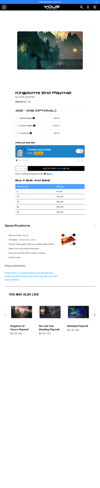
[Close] (96, 1)
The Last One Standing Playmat (49, 327)
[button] (50, 151)
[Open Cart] (95, 7)
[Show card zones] (31, 133)
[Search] (81, 7)
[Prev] (5, 314)
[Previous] (18, 50)
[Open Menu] (4, 7)
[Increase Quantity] (25, 168)
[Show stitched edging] (33, 118)
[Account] (88, 7)
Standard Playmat (77, 325)
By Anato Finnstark (25, 97)
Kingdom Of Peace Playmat (19, 327)
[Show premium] (34, 125)
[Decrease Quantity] (17, 168)
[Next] (81, 50)
